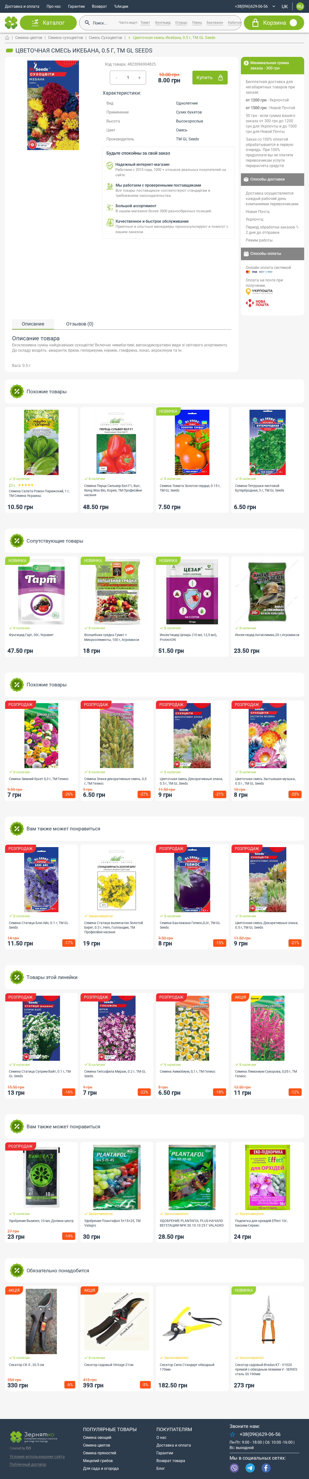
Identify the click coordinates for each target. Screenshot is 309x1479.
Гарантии (76, 6)
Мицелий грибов (98, 1460)
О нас (161, 1437)
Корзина (274, 22)
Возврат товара (170, 1460)
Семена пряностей (99, 1453)
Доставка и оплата (22, 6)
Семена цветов (28, 37)
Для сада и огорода (101, 1468)
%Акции (121, 6)
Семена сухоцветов (65, 37)
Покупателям (174, 1429)
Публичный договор (28, 1464)
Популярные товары (110, 1429)
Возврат (99, 6)
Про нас (54, 6)
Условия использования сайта (37, 1456)
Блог (160, 1468)
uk (285, 6)
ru (300, 6)
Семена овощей (97, 1437)
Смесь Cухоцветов (105, 37)
